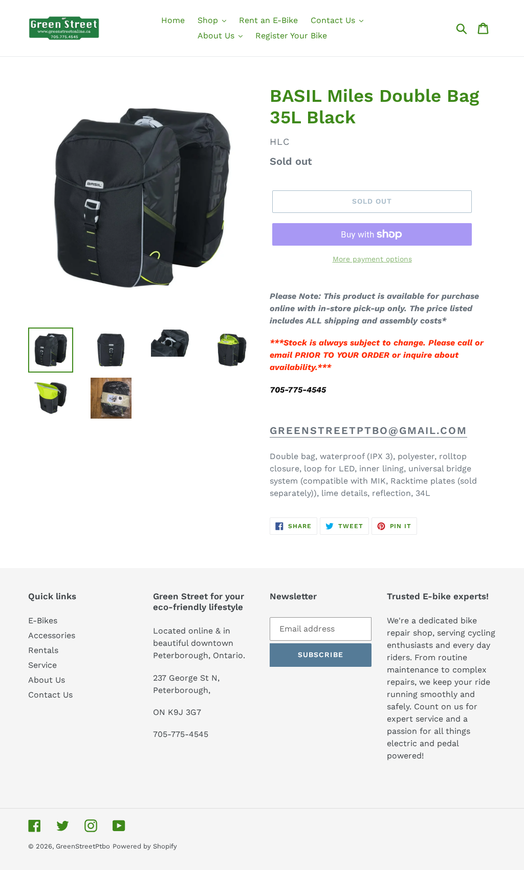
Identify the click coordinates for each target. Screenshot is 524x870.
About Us (46, 680)
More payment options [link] (372, 259)
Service (42, 665)
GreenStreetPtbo (83, 846)
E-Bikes (42, 620)
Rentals (43, 650)
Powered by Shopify (145, 846)
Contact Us (50, 695)
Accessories (51, 635)
